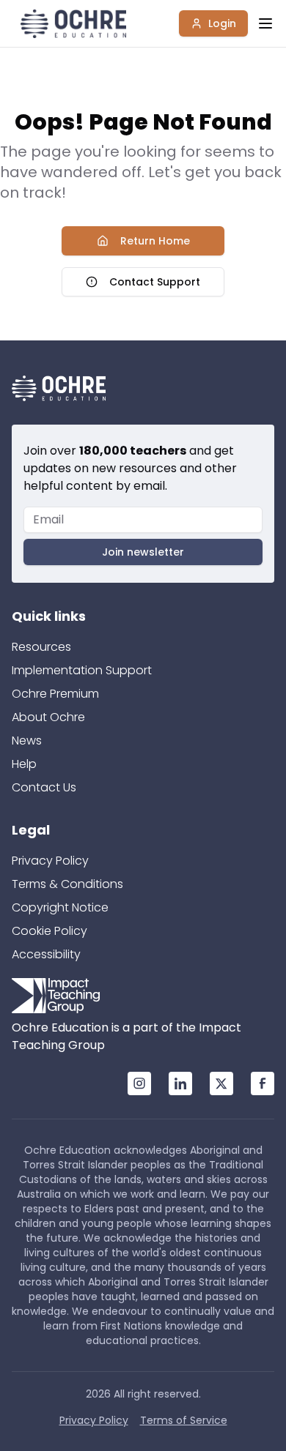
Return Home (155, 241)
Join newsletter (143, 552)
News (27, 740)
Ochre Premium (55, 693)
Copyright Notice (60, 907)
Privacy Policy (50, 860)
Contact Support (154, 282)
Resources (41, 646)
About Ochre (48, 717)
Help (24, 764)
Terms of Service (183, 1420)
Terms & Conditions (67, 884)
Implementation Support (82, 670)
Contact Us (44, 787)
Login (222, 23)
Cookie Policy (49, 930)
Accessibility (46, 954)
